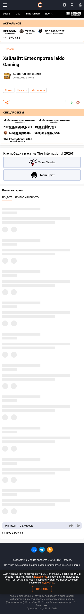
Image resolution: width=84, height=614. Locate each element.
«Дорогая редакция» (27, 74)
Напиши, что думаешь (19, 525)
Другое (9, 90)
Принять (42, 589)
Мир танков (33, 13)
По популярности (27, 197)
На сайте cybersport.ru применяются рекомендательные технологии (42, 565)
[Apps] (64, 5)
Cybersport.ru (34, 608)
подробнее (40, 576)
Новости (22, 90)
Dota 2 (6, 13)
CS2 (18, 13)
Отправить (79, 526)
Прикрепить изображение (71, 526)
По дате (7, 197)
